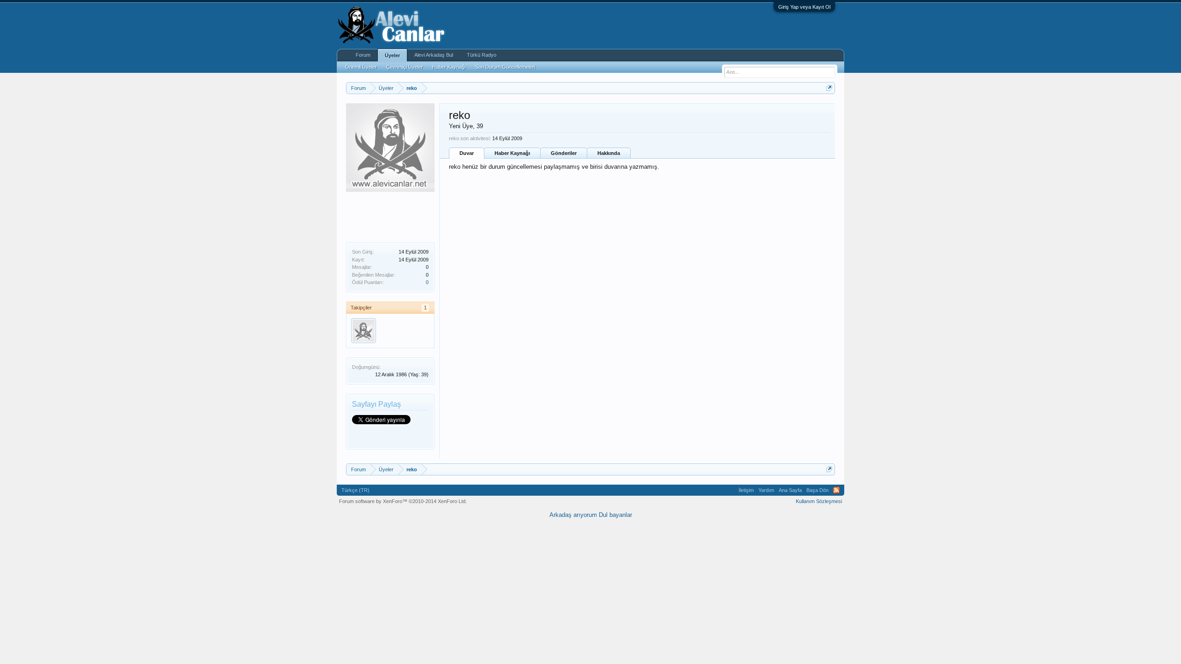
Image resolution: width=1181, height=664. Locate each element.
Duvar (466, 153)
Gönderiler (564, 153)
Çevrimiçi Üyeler (404, 67)
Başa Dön (817, 490)
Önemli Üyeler (361, 67)
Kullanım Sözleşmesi (819, 501)
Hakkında (608, 153)
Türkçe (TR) (355, 490)
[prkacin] (363, 330)
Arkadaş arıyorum (573, 514)
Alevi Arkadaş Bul (433, 55)
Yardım (766, 490)
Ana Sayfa (790, 490)
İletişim (746, 490)
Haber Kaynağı (512, 153)
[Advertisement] (392, 215)
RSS (836, 490)
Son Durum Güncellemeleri (505, 67)
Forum (363, 55)
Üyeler (392, 55)
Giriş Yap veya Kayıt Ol (804, 7)
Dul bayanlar (615, 514)
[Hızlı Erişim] (829, 88)
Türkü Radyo (481, 55)
